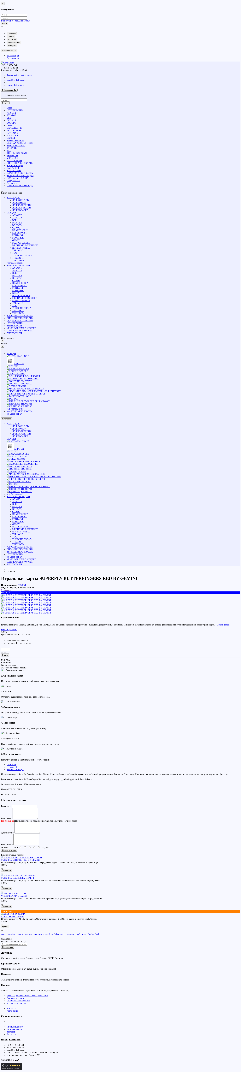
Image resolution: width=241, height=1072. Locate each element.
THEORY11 (12, 155)
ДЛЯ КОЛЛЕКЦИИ (22, 205)
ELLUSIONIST (14, 130)
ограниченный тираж (76, 934)
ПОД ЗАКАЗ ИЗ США (17, 178)
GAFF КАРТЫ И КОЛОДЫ (20, 185)
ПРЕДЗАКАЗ (13, 180)
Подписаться (7, 947)
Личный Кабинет (15, 1027)
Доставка (12, 34)
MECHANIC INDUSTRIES (20, 143)
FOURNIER (12, 135)
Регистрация (7, 21)
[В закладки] (2, 868)
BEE (9, 118)
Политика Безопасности (18, 1000)
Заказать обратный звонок (19, 75)
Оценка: (5, 847)
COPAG (10, 125)
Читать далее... (224, 625)
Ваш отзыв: (6, 818)
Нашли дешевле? (9, 629)
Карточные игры (15, 165)
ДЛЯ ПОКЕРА (19, 202)
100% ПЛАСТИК (15, 110)
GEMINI (11, 138)
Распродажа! (15, 263)
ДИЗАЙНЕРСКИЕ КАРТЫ (20, 163)
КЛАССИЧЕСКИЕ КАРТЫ (20, 173)
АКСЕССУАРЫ (14, 160)
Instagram (12, 45)
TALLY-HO (12, 148)
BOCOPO (11, 123)
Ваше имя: (6, 806)
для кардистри (35, 934)
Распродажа (12, 183)
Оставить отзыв (9, 850)
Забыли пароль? (22, 21)
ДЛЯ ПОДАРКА (20, 210)
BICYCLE (11, 120)
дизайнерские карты (18, 934)
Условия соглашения (16, 1003)
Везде (9, 108)
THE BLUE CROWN (17, 153)
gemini (4, 934)
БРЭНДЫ (11, 212)
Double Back (93, 934)
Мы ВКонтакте (14, 42)
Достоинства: (7, 833)
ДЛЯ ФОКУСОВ (20, 200)
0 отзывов (6, 590)
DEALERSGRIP (14, 128)
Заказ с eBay (14, 325)
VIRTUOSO (12, 158)
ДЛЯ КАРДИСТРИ (21, 207)
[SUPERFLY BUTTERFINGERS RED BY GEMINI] (26, 595)
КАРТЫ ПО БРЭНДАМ (18, 265)
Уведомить (6, 870)
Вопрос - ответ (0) (15, 769)
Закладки (11, 1032)
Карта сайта (12, 1011)
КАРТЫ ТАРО (14, 170)
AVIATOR (11, 115)
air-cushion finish (51, 934)
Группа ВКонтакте (15, 85)
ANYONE (11, 113)
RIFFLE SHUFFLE (16, 145)
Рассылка (11, 1034)
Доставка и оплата (15, 998)
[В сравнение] (2, 873)
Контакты (12, 39)
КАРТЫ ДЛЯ (13, 168)
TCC (9, 150)
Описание (11, 764)
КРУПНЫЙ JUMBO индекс (20, 175)
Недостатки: (7, 844)
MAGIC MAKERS (15, 140)
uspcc (62, 934)
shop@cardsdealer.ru (16, 80)
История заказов (14, 1029)
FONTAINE (12, 133)
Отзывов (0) (12, 767)
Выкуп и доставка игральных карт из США (27, 995)
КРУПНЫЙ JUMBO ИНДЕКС (21, 328)
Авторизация (13, 58)
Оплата (11, 37)
